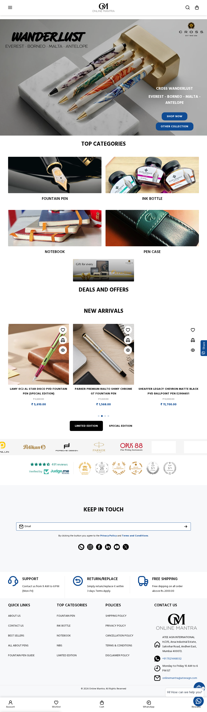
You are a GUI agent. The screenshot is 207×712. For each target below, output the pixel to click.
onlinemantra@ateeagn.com (179, 678)
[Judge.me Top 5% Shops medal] (152, 468)
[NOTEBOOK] (54, 228)
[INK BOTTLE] (152, 175)
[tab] (120, 426)
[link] (24, 447)
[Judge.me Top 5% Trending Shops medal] (169, 468)
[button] (197, 7)
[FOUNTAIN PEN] (54, 175)
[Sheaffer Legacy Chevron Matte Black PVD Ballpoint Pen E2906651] (168, 354)
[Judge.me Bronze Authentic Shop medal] (118, 468)
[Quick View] (63, 350)
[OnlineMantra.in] (103, 7)
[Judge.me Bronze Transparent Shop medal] (135, 468)
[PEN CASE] (152, 228)
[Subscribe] (186, 526)
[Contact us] (198, 701)
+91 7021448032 (172, 658)
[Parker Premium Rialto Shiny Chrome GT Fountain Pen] (103, 354)
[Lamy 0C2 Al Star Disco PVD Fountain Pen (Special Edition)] (38, 354)
